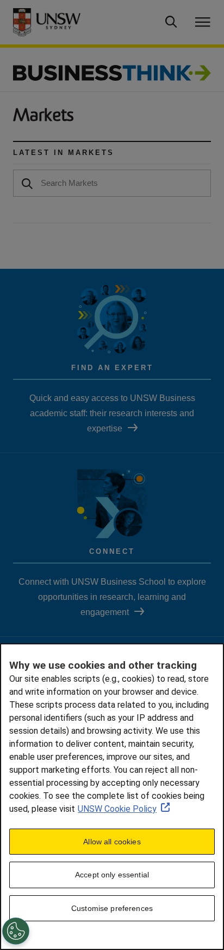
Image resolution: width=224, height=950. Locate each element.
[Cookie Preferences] (15, 931)
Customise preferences (112, 908)
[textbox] (112, 183)
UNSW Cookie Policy (117, 809)
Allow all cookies (111, 841)
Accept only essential (112, 874)
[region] (112, 796)
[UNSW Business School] (55, 22)
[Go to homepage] (112, 72)
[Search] (27, 182)
